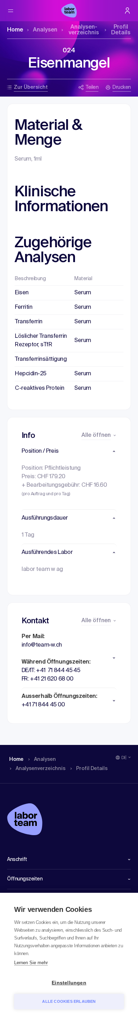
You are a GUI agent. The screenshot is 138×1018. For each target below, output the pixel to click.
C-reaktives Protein (39, 388)
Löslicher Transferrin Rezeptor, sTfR (41, 341)
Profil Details (121, 30)
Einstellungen (69, 982)
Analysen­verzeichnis (84, 30)
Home (15, 30)
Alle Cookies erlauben (69, 1001)
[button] (69, 451)
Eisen (22, 293)
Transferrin (28, 322)
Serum (82, 293)
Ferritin (23, 307)
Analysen (45, 30)
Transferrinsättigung (41, 359)
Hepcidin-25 (30, 374)
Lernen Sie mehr (31, 962)
